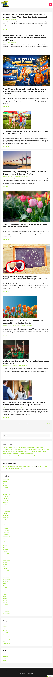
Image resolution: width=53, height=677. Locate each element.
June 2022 (5, 562)
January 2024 (6, 532)
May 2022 (5, 564)
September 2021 (6, 579)
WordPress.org (6, 660)
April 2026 (5, 485)
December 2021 (6, 573)
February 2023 (6, 551)
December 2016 (6, 609)
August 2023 (6, 541)
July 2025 (5, 504)
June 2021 (5, 585)
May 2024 (5, 524)
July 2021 (5, 583)
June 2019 (5, 598)
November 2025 (6, 496)
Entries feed (5, 656)
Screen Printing (6, 639)
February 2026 (6, 490)
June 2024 (5, 521)
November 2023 (6, 536)
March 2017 (5, 604)
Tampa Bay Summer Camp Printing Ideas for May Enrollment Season (18, 453)
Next (48, 423)
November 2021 (6, 575)
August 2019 (6, 594)
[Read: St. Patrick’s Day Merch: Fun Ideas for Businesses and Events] (16, 349)
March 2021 (5, 589)
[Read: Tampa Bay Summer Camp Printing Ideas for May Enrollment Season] (17, 119)
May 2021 (5, 587)
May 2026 (5, 483)
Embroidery (5, 632)
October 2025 (6, 498)
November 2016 (6, 611)
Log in (4, 654)
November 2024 (6, 511)
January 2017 (6, 607)
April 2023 (5, 547)
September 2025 (6, 500)
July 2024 (5, 519)
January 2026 (6, 492)
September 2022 (6, 560)
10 (27, 423)
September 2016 (6, 613)
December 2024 (6, 509)
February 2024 (6, 530)
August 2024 (6, 517)
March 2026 (5, 487)
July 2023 (5, 543)
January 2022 (6, 570)
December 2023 (6, 534)
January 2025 (6, 507)
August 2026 (6, 479)
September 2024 (6, 515)
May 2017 (5, 602)
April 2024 (5, 526)
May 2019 (5, 600)
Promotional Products (17, 176)
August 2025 (6, 502)
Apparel (5, 325)
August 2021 (6, 581)
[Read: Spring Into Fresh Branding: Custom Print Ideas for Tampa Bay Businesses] (26, 206)
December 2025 (6, 494)
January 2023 (6, 553)
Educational (5, 630)
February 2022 (6, 568)
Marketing (10, 136)
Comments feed (6, 658)
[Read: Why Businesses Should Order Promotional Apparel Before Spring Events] (20, 307)
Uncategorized (6, 19)
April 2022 (5, 566)
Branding (5, 136)
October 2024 (6, 513)
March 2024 (5, 528)
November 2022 (6, 558)
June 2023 (5, 545)
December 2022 (6, 555)
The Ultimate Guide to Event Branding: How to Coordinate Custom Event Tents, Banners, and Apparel (24, 91)
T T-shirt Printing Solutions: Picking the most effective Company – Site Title (19, 466)
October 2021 (6, 577)
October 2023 (6, 538)
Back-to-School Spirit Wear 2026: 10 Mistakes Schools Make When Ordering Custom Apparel (23, 447)
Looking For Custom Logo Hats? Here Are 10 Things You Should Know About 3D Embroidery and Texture (25, 37)
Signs (4, 641)
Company (14, 325)
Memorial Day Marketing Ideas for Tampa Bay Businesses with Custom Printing (20, 455)
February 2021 (6, 592)
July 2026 (5, 481)
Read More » (6, 30)
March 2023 (5, 549)
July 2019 (5, 596)
